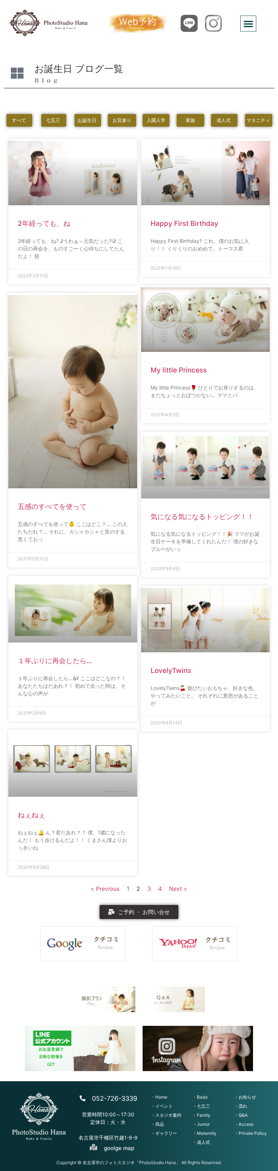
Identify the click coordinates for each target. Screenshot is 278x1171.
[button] (248, 23)
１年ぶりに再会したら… (55, 661)
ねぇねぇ (31, 815)
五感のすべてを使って (52, 506)
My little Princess (179, 370)
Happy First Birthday (184, 223)
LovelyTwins (171, 670)
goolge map (119, 1148)
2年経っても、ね (44, 223)
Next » (178, 888)
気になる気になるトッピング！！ (202, 517)
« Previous (105, 888)
